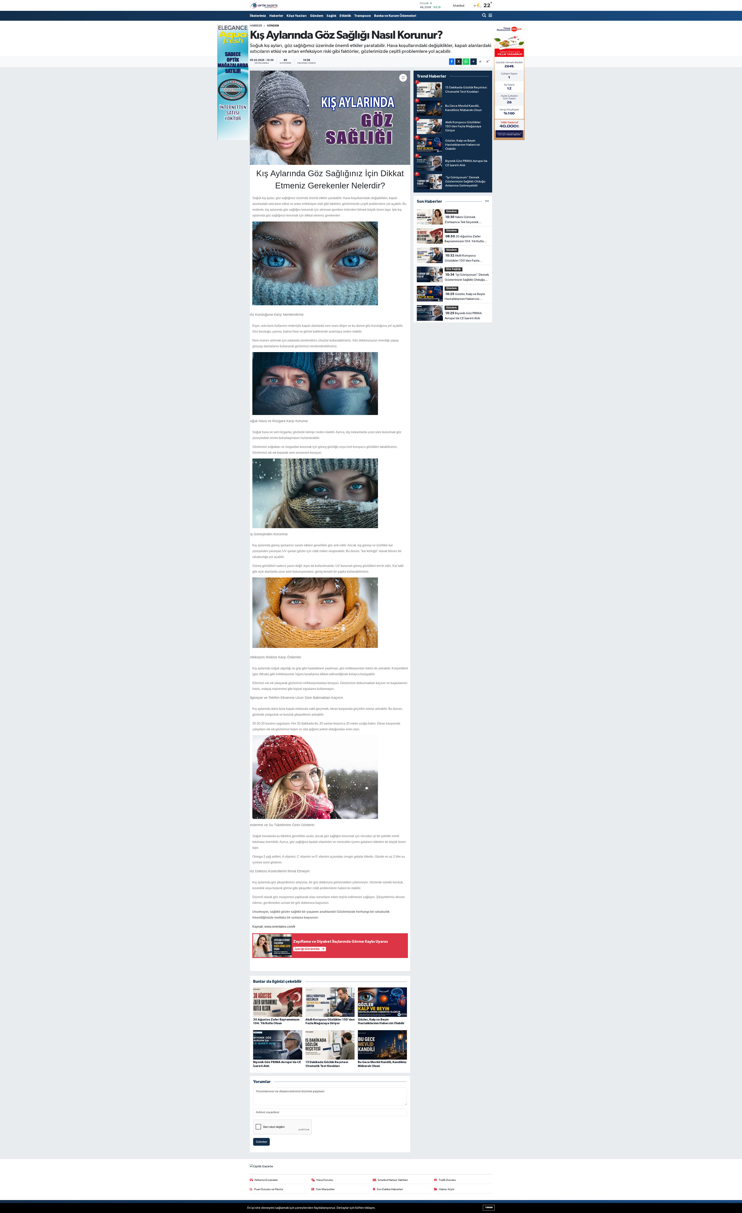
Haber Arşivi (446, 1189)
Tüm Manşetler (325, 1189)
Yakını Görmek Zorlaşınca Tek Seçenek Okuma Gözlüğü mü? (461, 220)
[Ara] (484, 16)
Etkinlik (345, 15)
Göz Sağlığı (453, 269)
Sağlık (331, 15)
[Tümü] (487, 201)
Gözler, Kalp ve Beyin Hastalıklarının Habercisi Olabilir (465, 297)
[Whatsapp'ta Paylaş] (466, 61)
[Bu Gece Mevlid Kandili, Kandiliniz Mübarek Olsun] (382, 1044)
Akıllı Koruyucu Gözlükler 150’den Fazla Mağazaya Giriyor (462, 258)
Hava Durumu (325, 1180)
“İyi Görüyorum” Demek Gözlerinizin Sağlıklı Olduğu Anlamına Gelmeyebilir (467, 277)
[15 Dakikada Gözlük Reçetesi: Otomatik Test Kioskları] (330, 1044)
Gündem (316, 15)
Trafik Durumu (447, 1180)
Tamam (489, 1207)
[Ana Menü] (489, 16)
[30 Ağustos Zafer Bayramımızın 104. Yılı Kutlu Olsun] (277, 1002)
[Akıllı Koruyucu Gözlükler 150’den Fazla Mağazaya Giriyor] (330, 1002)
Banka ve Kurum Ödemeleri (395, 15)
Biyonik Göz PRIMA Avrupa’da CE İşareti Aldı (463, 315)
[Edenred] (509, 82)
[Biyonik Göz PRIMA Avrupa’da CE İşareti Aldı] (277, 1044)
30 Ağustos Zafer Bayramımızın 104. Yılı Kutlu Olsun (464, 239)
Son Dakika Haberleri (390, 1189)
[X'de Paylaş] (458, 61)
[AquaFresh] (232, 82)
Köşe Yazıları (297, 15)
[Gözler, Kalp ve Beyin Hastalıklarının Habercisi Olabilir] (382, 1002)
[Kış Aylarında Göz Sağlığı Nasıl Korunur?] (330, 118)
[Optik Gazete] (264, 5)
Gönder (261, 1142)
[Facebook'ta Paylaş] (451, 61)
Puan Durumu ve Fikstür (268, 1189)
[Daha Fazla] (473, 61)
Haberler (276, 15)
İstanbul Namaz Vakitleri (393, 1180)
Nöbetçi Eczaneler (266, 1180)
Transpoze (362, 15)
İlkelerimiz (258, 15)
